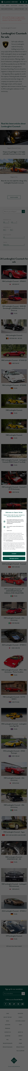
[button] (14, 531)
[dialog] (14, 535)
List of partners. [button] (9, 540)
